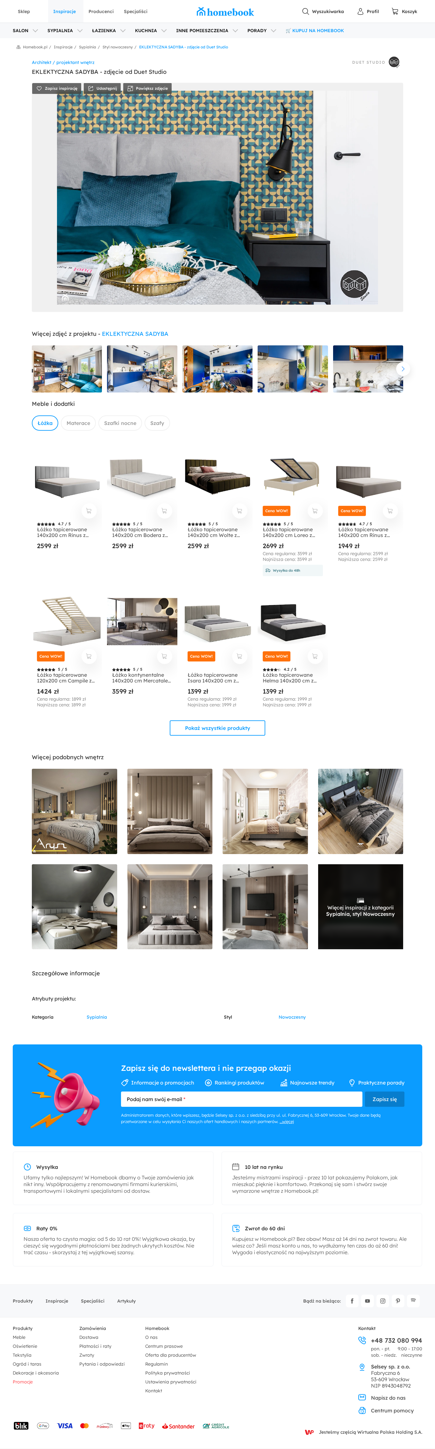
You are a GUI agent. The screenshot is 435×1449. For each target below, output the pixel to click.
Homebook (157, 1328)
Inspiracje (64, 11)
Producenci (101, 11)
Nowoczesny (292, 1017)
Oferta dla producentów (170, 1355)
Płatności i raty (95, 1346)
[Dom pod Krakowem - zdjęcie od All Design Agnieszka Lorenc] (74, 907)
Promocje (23, 1382)
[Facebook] (352, 1301)
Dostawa (88, 1337)
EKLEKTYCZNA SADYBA (135, 333)
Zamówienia (92, 1328)
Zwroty (86, 1355)
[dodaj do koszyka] (89, 511)
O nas (151, 1337)
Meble (19, 1337)
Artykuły (126, 1301)
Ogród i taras (27, 1364)
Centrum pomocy (392, 1410)
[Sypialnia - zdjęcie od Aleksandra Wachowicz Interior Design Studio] (170, 907)
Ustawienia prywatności (170, 1382)
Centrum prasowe (164, 1346)
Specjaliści (135, 11)
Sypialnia (97, 1017)
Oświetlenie (25, 1346)
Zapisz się (385, 1099)
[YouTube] (367, 1301)
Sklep (24, 11)
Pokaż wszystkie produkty (217, 728)
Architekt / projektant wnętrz (63, 62)
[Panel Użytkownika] (368, 11)
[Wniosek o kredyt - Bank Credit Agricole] (216, 1425)
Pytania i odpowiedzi (102, 1364)
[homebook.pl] (225, 11)
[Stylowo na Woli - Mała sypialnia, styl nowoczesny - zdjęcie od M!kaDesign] (265, 811)
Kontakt (153, 1391)
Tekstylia (22, 1355)
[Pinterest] (398, 1301)
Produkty (23, 1301)
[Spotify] (413, 1301)
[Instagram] (382, 1301)
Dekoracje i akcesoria (36, 1373)
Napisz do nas (388, 1398)
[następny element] (403, 369)
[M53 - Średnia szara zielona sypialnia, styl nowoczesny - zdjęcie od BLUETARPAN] (360, 811)
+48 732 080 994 (396, 1340)
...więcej (287, 1121)
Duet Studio (368, 62)
